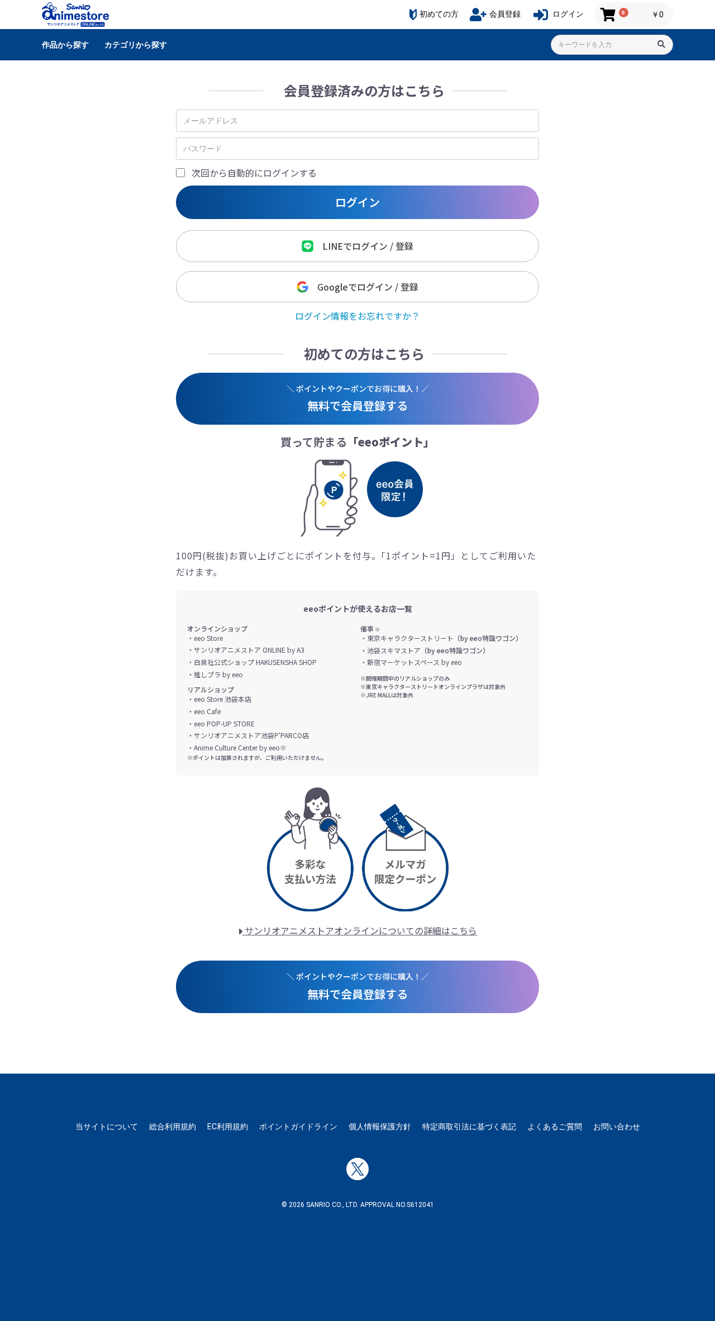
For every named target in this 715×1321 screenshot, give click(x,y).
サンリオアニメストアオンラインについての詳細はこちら (359, 930)
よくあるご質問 (554, 1126)
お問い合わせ (616, 1126)
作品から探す (65, 44)
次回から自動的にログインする (254, 172)
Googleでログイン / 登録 (363, 286)
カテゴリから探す (135, 44)
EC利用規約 (227, 1126)
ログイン (357, 202)
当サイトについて (106, 1126)
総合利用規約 (172, 1126)
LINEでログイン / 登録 (363, 246)
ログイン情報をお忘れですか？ (357, 315)
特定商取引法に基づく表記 (469, 1126)
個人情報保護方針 (380, 1126)
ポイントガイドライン (298, 1126)
